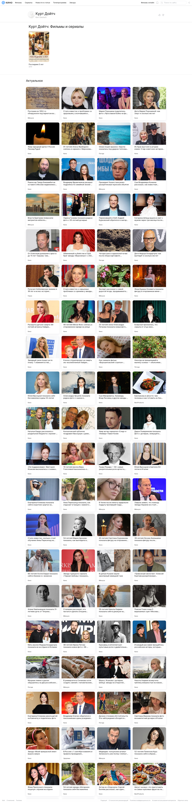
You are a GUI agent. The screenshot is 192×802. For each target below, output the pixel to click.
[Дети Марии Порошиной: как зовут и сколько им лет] (149, 103)
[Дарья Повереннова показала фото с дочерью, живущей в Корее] (149, 423)
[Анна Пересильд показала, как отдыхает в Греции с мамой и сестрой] (78, 495)
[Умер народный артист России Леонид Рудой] (42, 139)
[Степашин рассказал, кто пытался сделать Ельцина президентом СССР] (78, 601)
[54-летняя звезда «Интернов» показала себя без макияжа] (78, 779)
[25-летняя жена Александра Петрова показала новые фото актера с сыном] (113, 317)
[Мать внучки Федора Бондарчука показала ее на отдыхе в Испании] (42, 637)
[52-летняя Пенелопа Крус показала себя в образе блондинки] (149, 744)
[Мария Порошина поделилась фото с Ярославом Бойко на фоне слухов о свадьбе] (113, 103)
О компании (10, 800)
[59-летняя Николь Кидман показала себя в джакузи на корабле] (113, 601)
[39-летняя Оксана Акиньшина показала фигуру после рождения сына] (149, 530)
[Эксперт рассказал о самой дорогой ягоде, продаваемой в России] (113, 281)
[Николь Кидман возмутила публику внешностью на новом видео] (149, 672)
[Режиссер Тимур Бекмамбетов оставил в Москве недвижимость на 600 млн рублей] (42, 174)
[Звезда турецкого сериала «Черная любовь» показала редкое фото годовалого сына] (78, 566)
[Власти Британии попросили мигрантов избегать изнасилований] (42, 210)
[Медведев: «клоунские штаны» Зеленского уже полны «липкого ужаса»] (113, 744)
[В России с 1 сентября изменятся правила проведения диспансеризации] (78, 744)
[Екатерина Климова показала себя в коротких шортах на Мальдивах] (42, 495)
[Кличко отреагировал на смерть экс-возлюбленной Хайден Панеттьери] (78, 352)
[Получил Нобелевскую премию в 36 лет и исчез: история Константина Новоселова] (42, 281)
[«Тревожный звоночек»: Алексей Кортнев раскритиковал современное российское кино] (149, 566)
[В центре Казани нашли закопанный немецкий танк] (113, 566)
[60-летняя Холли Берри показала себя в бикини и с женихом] (42, 566)
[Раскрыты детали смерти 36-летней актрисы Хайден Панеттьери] (42, 317)
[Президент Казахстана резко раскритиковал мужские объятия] (113, 174)
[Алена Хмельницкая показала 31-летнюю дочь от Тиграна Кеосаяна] (42, 601)
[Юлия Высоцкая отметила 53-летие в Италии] (149, 459)
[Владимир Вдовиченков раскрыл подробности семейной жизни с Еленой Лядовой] (78, 174)
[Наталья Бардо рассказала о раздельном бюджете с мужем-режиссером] (42, 423)
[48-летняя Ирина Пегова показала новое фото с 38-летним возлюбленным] (78, 637)
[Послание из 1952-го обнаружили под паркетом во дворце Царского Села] (42, 103)
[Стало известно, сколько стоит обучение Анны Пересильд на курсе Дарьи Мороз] (42, 530)
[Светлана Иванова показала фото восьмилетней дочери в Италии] (149, 708)
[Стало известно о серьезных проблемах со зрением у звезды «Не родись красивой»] (78, 281)
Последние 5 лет (36, 64)
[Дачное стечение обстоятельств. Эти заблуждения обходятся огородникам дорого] (113, 708)
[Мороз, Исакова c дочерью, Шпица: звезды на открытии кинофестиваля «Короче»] (113, 672)
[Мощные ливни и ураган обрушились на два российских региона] (42, 672)
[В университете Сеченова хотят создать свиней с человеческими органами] (78, 672)
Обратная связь (183, 800)
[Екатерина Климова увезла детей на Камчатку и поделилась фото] (42, 708)
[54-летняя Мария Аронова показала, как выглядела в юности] (78, 530)
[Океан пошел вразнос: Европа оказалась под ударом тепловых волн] (113, 139)
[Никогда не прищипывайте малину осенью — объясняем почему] (149, 352)
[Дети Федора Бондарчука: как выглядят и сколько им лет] (149, 246)
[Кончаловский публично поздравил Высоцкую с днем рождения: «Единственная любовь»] (78, 423)
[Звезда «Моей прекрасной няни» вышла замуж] (42, 744)
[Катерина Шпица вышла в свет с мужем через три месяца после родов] (149, 210)
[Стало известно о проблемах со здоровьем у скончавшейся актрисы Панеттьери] (78, 103)
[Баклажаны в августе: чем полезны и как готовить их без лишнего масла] (149, 388)
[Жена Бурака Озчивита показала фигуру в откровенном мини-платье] (149, 281)
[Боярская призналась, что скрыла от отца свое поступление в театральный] (149, 317)
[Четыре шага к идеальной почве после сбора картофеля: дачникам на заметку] (113, 246)
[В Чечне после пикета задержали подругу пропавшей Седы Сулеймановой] (113, 495)
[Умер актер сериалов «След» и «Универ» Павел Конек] (113, 423)
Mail (3, 800)
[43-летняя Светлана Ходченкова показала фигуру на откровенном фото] (113, 530)
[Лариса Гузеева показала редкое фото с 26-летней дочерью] (78, 210)
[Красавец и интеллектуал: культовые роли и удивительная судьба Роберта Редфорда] (113, 637)
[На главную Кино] (8, 2)
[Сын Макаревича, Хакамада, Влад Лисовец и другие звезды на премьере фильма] (113, 388)
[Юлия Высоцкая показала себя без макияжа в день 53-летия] (42, 388)
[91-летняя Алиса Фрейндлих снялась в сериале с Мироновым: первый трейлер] (78, 139)
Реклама (19, 800)
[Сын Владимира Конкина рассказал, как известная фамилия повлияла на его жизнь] (149, 174)
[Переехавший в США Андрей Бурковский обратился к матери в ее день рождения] (113, 210)
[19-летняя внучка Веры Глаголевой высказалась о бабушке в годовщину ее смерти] (78, 459)
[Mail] (3, 2)
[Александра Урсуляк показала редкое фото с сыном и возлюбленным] (78, 388)
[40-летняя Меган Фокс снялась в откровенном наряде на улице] (78, 317)
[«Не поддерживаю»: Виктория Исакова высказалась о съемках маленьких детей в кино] (42, 459)
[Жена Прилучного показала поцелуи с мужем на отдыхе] (42, 779)
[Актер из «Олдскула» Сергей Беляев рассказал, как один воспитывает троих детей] (113, 779)
